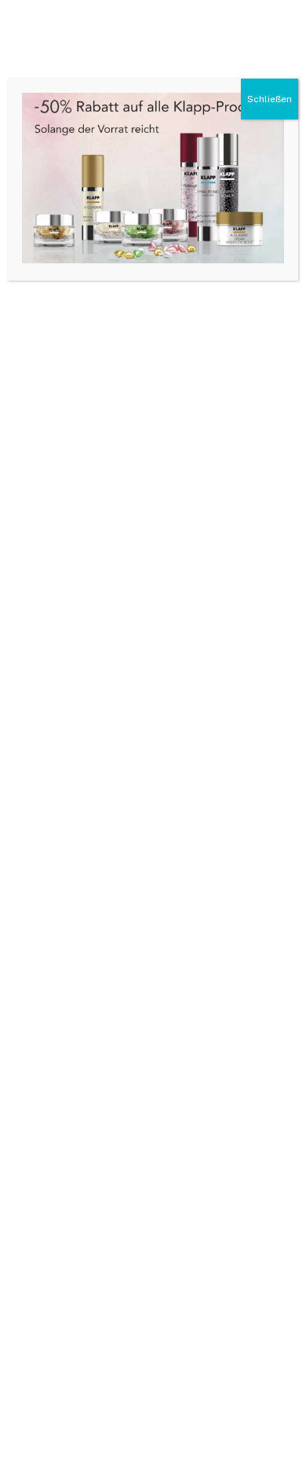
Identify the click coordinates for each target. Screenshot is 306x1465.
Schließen (269, 99)
